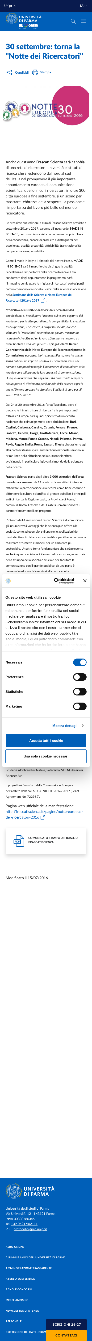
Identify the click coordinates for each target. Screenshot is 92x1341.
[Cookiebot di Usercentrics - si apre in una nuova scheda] (56, 581)
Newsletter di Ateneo (22, 1311)
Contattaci (66, 1335)
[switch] (80, 677)
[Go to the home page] (25, 18)
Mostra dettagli (65, 726)
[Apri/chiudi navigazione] (83, 21)
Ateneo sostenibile (20, 1279)
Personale (14, 1321)
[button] (10, 6)
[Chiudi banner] (85, 580)
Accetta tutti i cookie (46, 741)
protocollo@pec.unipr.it (30, 1229)
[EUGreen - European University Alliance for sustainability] (29, 26)
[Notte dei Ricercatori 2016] (46, 110)
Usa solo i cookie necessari (46, 756)
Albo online (15, 1247)
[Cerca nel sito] (73, 21)
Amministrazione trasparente (29, 1268)
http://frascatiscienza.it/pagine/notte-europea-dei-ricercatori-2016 (44, 814)
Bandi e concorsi (19, 1289)
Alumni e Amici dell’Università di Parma (36, 1257)
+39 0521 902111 (24, 1224)
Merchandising (17, 1300)
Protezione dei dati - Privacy (28, 1332)
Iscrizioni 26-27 (66, 1324)
